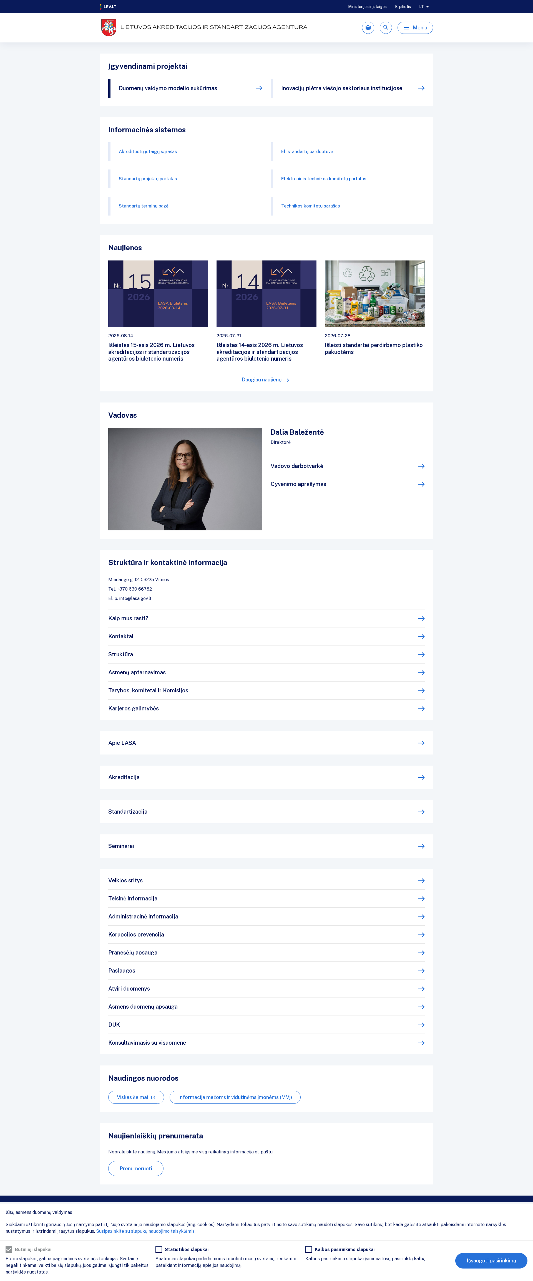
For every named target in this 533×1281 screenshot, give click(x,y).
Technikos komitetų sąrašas (310, 206)
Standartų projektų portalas (148, 178)
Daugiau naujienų (262, 380)
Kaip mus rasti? (128, 618)
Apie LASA (122, 743)
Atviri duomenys (129, 988)
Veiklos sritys (125, 880)
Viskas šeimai (132, 1097)
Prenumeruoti (136, 1168)
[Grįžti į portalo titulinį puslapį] (108, 6)
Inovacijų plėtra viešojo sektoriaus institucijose (341, 88)
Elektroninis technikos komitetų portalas (323, 178)
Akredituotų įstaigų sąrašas (148, 151)
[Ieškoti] (386, 28)
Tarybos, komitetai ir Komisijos (148, 690)
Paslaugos (121, 970)
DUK (114, 1024)
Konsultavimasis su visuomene (147, 1042)
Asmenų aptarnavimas (137, 672)
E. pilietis (403, 6)
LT (421, 6)
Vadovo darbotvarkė (297, 466)
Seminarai (121, 846)
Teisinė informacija (132, 898)
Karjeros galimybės (133, 708)
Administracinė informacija (143, 916)
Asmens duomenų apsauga (143, 1006)
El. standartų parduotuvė (307, 151)
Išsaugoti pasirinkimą (491, 1261)
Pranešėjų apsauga (132, 952)
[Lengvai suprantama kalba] (368, 28)
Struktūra (120, 654)
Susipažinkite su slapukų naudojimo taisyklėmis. (145, 1231)
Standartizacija (127, 811)
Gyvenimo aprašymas (298, 484)
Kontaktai (120, 636)
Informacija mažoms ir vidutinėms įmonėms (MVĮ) (235, 1097)
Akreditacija (124, 777)
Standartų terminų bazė (144, 206)
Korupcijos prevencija (136, 934)
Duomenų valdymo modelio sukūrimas (168, 88)
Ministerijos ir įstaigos (367, 6)
